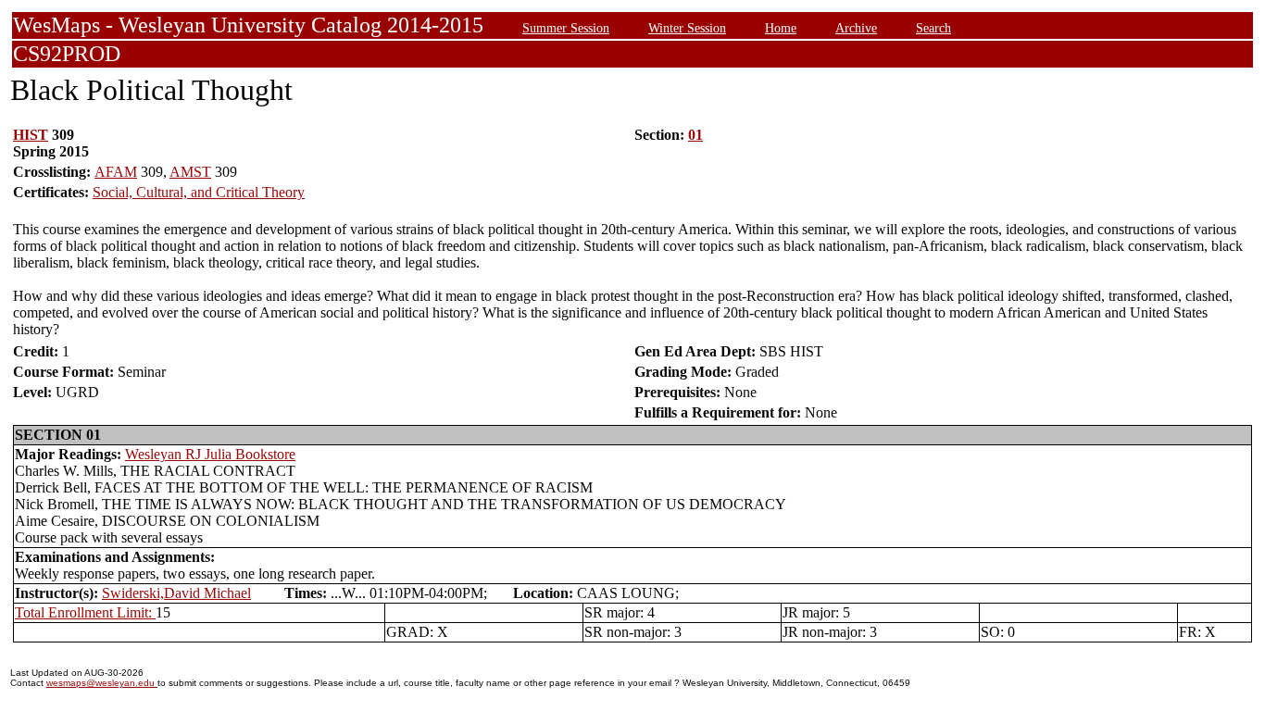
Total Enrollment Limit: (85, 612)
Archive (856, 27)
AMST (190, 172)
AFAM (115, 172)
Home (780, 27)
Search (933, 27)
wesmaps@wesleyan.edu (101, 683)
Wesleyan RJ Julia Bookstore (210, 454)
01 (695, 135)
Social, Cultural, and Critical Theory (199, 192)
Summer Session (565, 27)
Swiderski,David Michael (176, 593)
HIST (30, 135)
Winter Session (687, 27)
